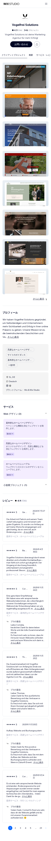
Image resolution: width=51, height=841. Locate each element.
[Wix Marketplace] (11, 4)
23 (41, 828)
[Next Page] (46, 828)
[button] (25, 75)
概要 (31, 55)
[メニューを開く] (46, 4)
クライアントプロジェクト (14, 55)
